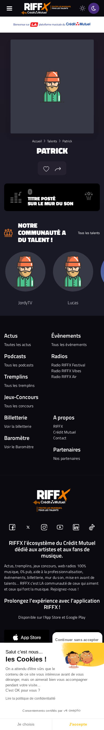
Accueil (37, 141)
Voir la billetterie (17, 426)
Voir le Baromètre (19, 447)
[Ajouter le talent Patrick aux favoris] (46, 168)
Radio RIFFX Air (64, 376)
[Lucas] (73, 271)
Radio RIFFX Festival (68, 365)
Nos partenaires (66, 458)
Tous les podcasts (19, 365)
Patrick (67, 141)
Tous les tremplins (19, 385)
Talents (52, 141)
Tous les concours (19, 406)
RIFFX (58, 426)
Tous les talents (89, 232)
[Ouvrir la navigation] (9, 8)
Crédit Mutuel (64, 432)
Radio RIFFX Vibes (66, 371)
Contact (59, 438)
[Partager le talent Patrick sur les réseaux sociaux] (58, 168)
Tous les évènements (69, 344)
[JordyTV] (25, 271)
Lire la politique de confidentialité (30, 698)
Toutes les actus (17, 344)
